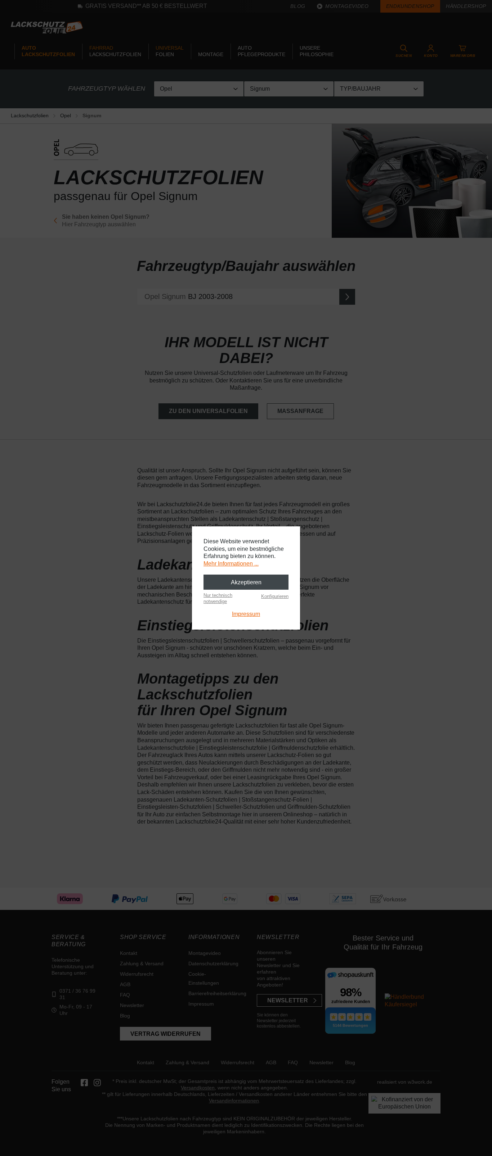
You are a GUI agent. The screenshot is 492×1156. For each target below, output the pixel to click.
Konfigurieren (275, 596)
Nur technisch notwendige (217, 598)
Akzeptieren (246, 582)
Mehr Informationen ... (231, 564)
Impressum (246, 614)
